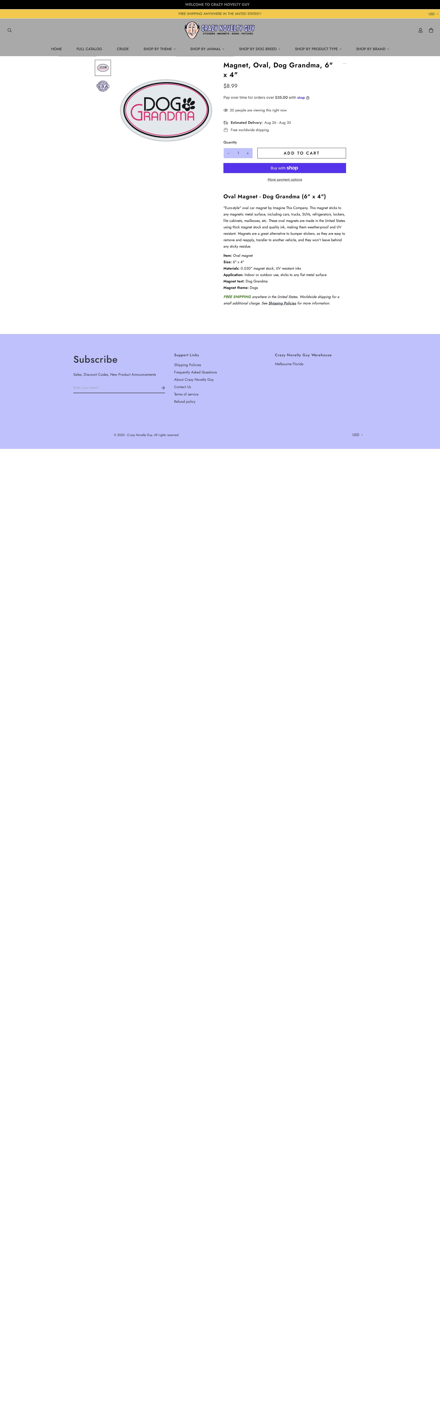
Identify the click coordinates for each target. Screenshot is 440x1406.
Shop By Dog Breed (258, 49)
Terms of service (186, 394)
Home (56, 49)
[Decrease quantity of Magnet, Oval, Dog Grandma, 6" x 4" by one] (229, 153)
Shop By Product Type (316, 49)
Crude (123, 49)
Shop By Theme (157, 49)
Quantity (230, 142)
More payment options (285, 179)
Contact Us (182, 386)
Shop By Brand (370, 49)
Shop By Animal (205, 49)
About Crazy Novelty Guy (194, 379)
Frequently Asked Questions (195, 372)
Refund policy (184, 401)
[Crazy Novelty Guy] (220, 30)
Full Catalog (89, 49)
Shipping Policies (282, 303)
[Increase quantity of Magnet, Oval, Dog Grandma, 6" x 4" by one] (248, 153)
